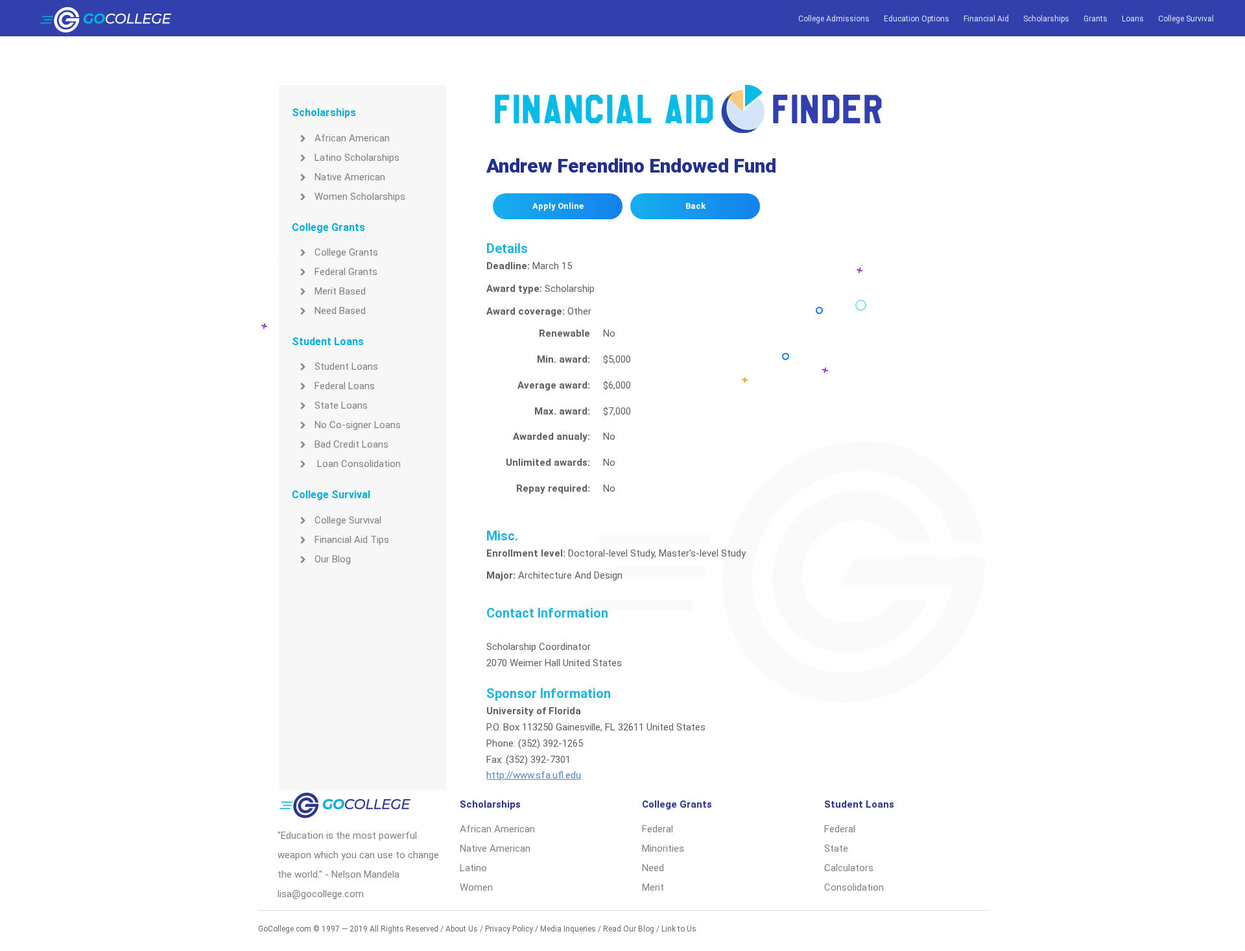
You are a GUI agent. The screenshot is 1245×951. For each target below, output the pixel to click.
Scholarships (1046, 18)
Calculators (848, 868)
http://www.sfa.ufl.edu (533, 775)
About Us (461, 928)
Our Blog (332, 559)
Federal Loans (344, 386)
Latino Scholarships (356, 157)
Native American (349, 177)
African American (352, 138)
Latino (473, 868)
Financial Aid (986, 18)
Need (653, 868)
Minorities (663, 848)
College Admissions (834, 18)
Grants (1096, 18)
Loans (1133, 18)
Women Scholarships (359, 196)
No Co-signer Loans (357, 425)
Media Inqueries (568, 928)
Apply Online (558, 206)
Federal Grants (345, 272)
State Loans (341, 405)
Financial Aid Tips (351, 540)
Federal (657, 829)
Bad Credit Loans (351, 444)
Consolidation (854, 887)
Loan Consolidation (357, 464)
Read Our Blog (628, 928)
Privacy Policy (509, 928)
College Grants (346, 252)
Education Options (916, 18)
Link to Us (678, 928)
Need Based (340, 311)
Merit (653, 887)
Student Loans (346, 366)
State (836, 848)
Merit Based (340, 291)
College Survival (1186, 18)
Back (695, 206)
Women (476, 887)
